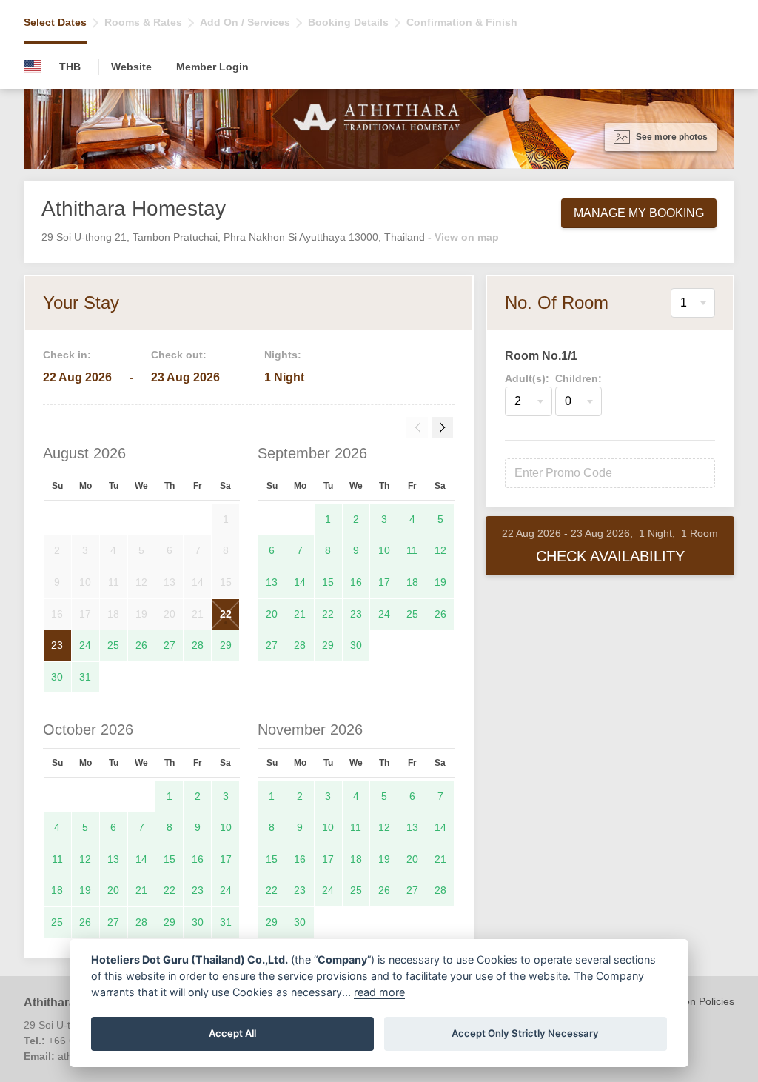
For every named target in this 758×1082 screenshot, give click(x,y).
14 (300, 582)
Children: (578, 378)
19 (440, 582)
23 (57, 645)
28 (198, 645)
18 (412, 582)
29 (226, 645)
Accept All (232, 1033)
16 (356, 582)
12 (440, 550)
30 (57, 677)
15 (328, 582)
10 (384, 550)
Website (131, 67)
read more (379, 992)
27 (169, 645)
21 (300, 614)
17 (384, 582)
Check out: (179, 355)
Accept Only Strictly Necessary (525, 1033)
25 (113, 645)
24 (85, 645)
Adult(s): (527, 378)
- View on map (463, 237)
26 (141, 645)
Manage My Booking (639, 213)
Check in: (67, 355)
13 (272, 582)
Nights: (282, 355)
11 (411, 550)
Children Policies (695, 1001)
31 (85, 677)
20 (272, 614)
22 (226, 614)
